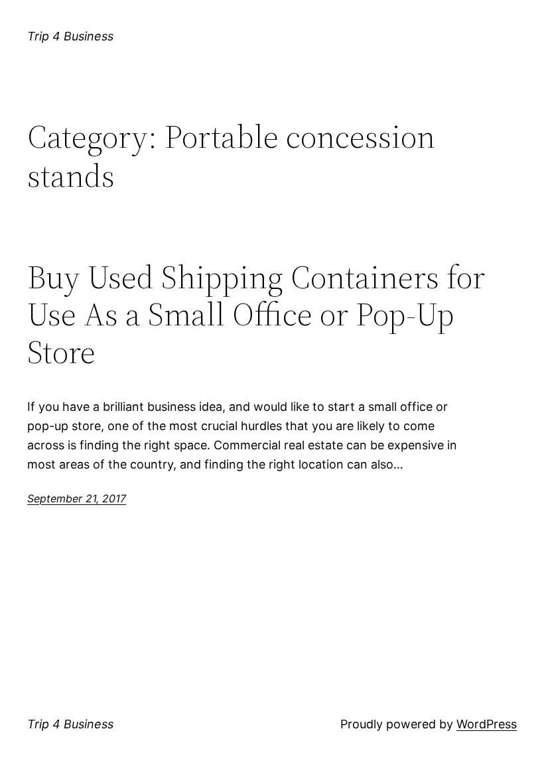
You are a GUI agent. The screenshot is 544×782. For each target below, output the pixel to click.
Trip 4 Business (70, 36)
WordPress (486, 724)
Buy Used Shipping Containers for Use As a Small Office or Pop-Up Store (256, 314)
